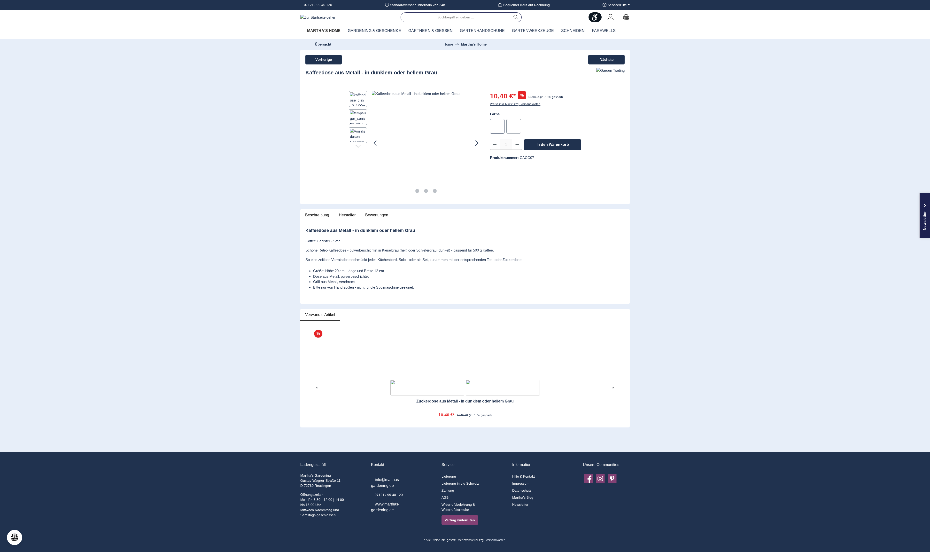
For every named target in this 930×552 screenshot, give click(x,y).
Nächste (606, 59)
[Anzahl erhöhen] (517, 144)
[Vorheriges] (375, 143)
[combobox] (456, 17)
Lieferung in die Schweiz (460, 483)
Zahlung (448, 490)
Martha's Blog (522, 497)
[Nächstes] (476, 143)
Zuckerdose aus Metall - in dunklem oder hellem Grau (465, 401)
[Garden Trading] (610, 74)
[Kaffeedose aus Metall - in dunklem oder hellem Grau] (426, 143)
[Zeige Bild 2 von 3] (426, 191)
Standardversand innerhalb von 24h (417, 5)
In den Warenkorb (552, 144)
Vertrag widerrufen (460, 520)
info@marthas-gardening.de (385, 483)
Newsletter (520, 504)
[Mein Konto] (610, 17)
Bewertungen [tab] (376, 215)
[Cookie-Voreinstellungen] (14, 537)
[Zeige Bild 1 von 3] (417, 191)
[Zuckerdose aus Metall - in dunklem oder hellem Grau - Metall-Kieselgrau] (427, 387)
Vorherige (323, 59)
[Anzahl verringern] (495, 144)
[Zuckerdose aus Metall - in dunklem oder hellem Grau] (465, 351)
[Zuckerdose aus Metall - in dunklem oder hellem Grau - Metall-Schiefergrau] (503, 387)
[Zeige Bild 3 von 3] (435, 191)
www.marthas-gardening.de (385, 507)
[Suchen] (516, 17)
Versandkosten (495, 540)
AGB (445, 497)
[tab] (317, 215)
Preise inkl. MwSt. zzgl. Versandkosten (515, 104)
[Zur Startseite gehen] (318, 17)
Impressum (520, 483)
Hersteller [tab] (347, 215)
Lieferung (449, 476)
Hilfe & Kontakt (523, 476)
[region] (414, 143)
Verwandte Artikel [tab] (320, 315)
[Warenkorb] (625, 17)
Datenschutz (521, 490)
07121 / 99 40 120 (317, 5)
